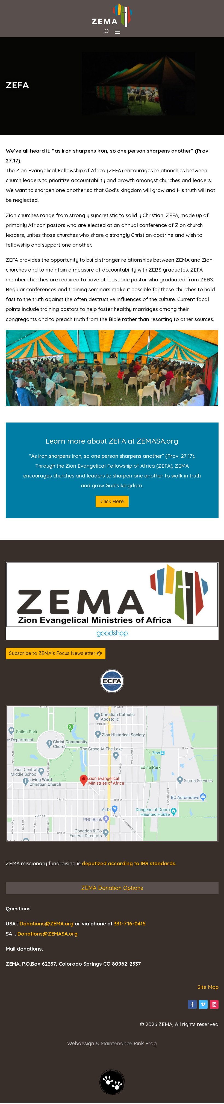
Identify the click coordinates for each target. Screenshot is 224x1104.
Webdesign (80, 1043)
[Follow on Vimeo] (203, 1004)
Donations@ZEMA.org (46, 923)
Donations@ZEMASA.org (47, 933)
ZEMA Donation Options (112, 887)
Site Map (208, 987)
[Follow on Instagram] (214, 1004)
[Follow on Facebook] (192, 1004)
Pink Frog (145, 1043)
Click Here (112, 501)
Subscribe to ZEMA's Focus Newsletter (52, 653)
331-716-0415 (129, 923)
